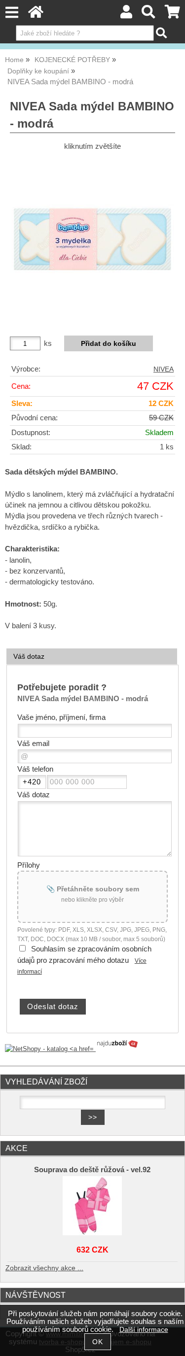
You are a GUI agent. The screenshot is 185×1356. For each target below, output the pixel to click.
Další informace (143, 1329)
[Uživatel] (126, 14)
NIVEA (163, 369)
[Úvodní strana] (35, 14)
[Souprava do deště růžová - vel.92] (93, 1206)
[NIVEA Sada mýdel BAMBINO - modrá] (92, 239)
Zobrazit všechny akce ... (44, 1268)
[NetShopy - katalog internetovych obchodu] (72, 1048)
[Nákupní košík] (172, 14)
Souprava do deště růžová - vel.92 (92, 1170)
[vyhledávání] (148, 14)
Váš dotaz (28, 656)
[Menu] (11, 12)
